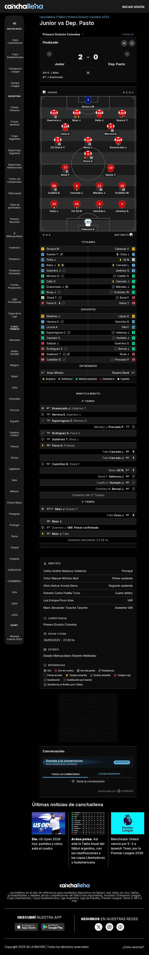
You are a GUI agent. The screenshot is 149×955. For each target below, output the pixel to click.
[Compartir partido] (124, 43)
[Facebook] (120, 927)
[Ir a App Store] (26, 927)
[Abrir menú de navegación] (14, 23)
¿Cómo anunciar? (133, 947)
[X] (98, 927)
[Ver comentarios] (132, 43)
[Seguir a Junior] (49, 54)
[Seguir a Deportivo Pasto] (127, 54)
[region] (88, 783)
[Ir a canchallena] (24, 6)
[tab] (65, 774)
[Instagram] (109, 927)
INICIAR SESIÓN (133, 7)
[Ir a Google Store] (53, 927)
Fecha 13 (128, 34)
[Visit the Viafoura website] (125, 791)
